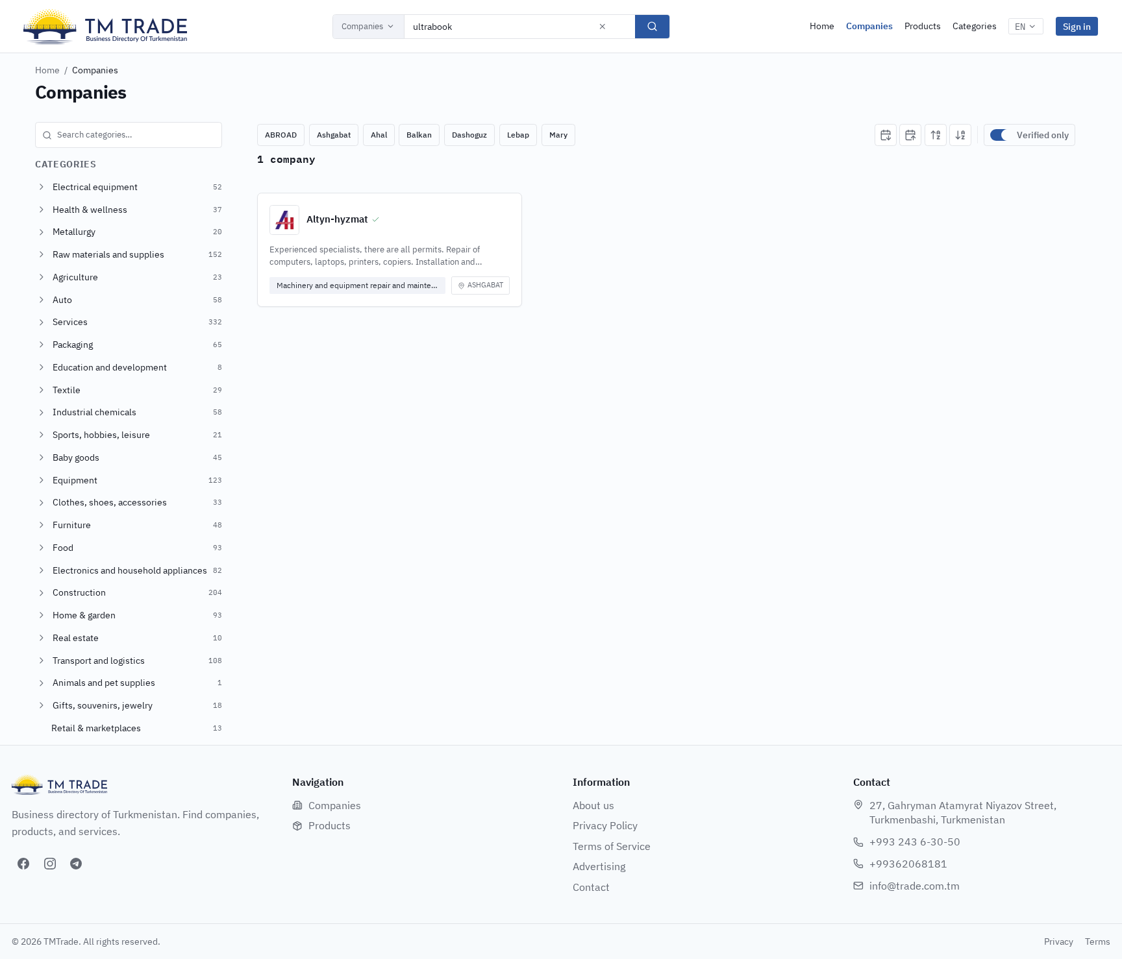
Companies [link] (95, 70)
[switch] (1000, 135)
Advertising (599, 866)
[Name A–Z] (936, 135)
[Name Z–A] (960, 135)
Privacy (1058, 941)
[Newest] (886, 135)
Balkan (419, 135)
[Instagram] (50, 863)
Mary (558, 135)
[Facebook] (23, 863)
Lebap (518, 135)
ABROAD (281, 135)
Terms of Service (612, 846)
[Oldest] (910, 135)
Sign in (1077, 26)
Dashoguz (469, 135)
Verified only (1043, 135)
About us (593, 805)
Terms (1097, 941)
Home (822, 26)
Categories (975, 26)
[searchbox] (128, 135)
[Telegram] (76, 863)
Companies (362, 26)
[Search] (652, 26)
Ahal (379, 135)
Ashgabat (334, 135)
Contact (591, 886)
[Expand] (41, 186)
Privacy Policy (605, 825)
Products (922, 26)
